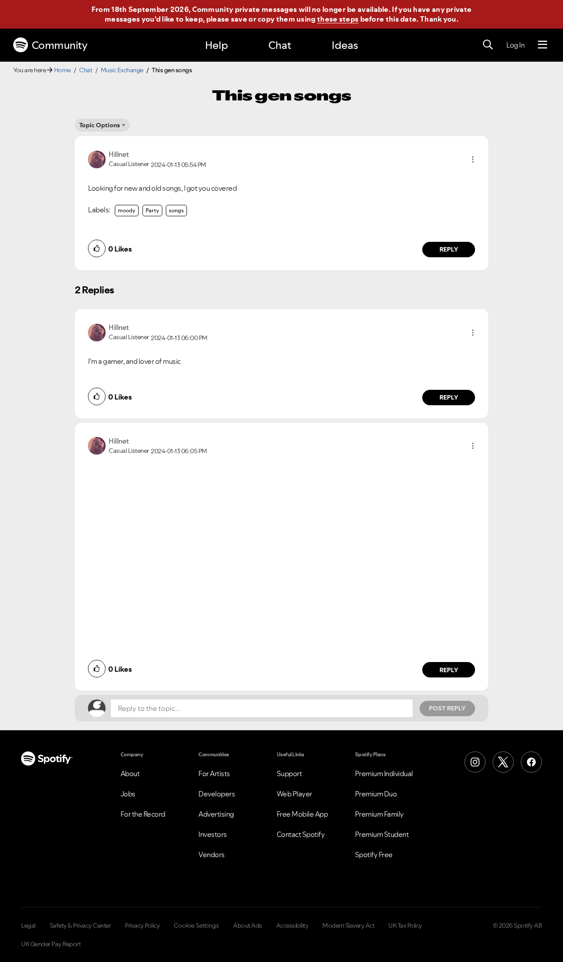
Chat (279, 45)
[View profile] (97, 158)
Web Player (294, 794)
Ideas (345, 45)
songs (176, 210)
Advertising (216, 814)
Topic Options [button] (99, 125)
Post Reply (447, 708)
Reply (448, 249)
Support (289, 773)
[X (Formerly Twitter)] (503, 762)
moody (126, 210)
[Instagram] (475, 762)
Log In (515, 45)
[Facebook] (531, 762)
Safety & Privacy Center (80, 925)
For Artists (214, 773)
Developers (216, 794)
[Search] (487, 45)
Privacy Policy (142, 925)
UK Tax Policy (405, 925)
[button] (472, 159)
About (130, 773)
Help (216, 45)
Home (62, 70)
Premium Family (379, 814)
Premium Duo (376, 794)
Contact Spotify (301, 834)
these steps (337, 19)
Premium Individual (384, 773)
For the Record (143, 814)
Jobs (128, 794)
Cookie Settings (196, 925)
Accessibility (292, 925)
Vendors (211, 854)
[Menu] (542, 45)
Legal (28, 925)
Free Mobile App (302, 814)
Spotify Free (374, 854)
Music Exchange (122, 70)
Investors (212, 834)
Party (152, 210)
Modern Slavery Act (348, 925)
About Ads (247, 925)
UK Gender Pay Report (50, 944)
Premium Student (382, 834)
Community (60, 45)
